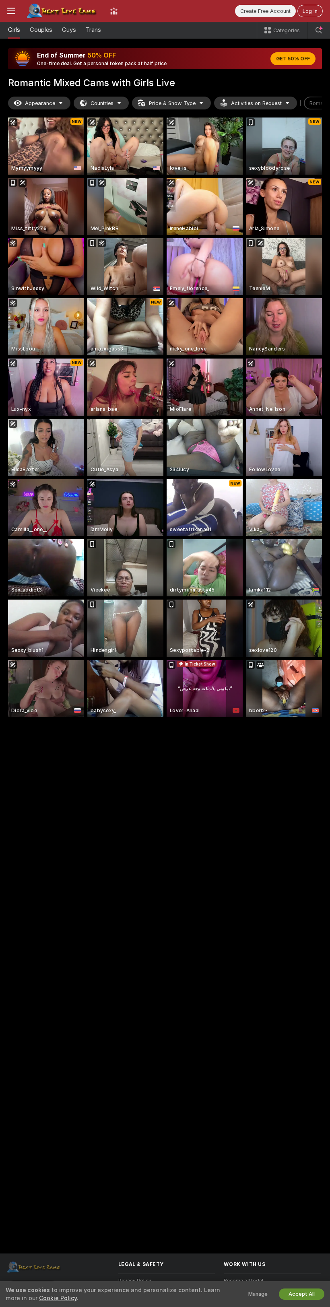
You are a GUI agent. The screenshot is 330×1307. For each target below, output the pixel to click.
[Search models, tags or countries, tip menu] (318, 30)
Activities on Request (256, 103)
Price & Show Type (172, 103)
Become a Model (243, 1281)
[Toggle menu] (11, 11)
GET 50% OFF (293, 59)
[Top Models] (114, 11)
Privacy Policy (134, 1281)
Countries (102, 103)
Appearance (40, 103)
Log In (310, 11)
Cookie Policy (58, 1298)
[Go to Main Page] (63, 11)
